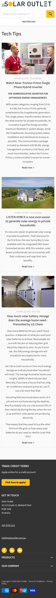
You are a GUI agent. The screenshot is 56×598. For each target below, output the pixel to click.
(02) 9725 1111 (8, 525)
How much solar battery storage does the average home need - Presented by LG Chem (28, 320)
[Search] (50, 14)
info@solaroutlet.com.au (14, 538)
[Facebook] (4, 550)
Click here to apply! (15, 482)
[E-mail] (19, 550)
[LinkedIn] (12, 550)
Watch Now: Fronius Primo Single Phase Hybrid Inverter (28, 85)
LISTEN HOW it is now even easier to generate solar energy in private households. (28, 221)
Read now (27, 167)
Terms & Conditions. (36, 581)
